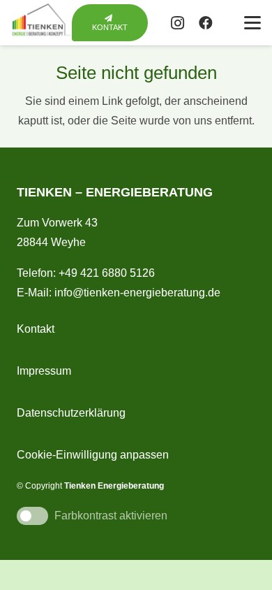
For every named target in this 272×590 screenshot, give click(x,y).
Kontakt (35, 329)
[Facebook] (206, 23)
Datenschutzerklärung (71, 413)
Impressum (44, 371)
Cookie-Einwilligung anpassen (93, 455)
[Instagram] (178, 23)
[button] (252, 23)
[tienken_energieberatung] (44, 22)
